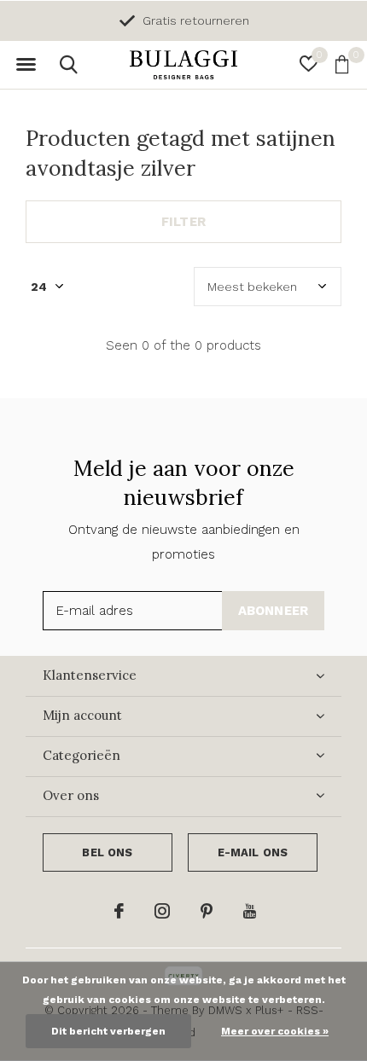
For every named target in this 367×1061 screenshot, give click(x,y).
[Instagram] (162, 911)
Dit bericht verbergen (108, 1031)
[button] (25, 65)
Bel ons (107, 852)
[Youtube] (249, 911)
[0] (341, 64)
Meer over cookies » (275, 1031)
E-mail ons (253, 852)
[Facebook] (119, 911)
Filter (183, 221)
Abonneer (273, 610)
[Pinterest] (207, 911)
